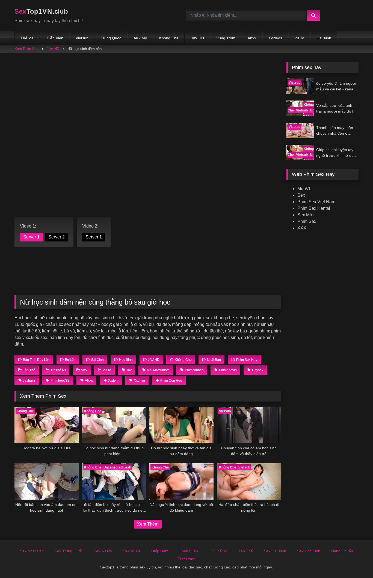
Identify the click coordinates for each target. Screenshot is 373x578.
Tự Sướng (187, 559)
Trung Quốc (111, 38)
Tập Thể (245, 551)
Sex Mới (305, 215)
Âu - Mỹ (140, 38)
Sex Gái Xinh (275, 551)
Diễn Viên (55, 38)
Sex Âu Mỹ (103, 551)
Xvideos (275, 38)
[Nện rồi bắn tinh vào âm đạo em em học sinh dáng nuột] (46, 481)
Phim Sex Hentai (313, 208)
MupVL (304, 188)
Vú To (299, 38)
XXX (301, 228)
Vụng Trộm (225, 38)
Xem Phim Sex (26, 49)
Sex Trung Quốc (69, 551)
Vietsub (82, 38)
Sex (301, 195)
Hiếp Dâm (159, 551)
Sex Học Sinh (308, 551)
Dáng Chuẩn (342, 551)
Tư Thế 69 (218, 551)
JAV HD (197, 38)
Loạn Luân (188, 551)
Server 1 (31, 237)
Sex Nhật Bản (32, 551)
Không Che (169, 38)
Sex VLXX (131, 551)
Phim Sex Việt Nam (316, 201)
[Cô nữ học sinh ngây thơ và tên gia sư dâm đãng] (181, 425)
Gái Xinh (323, 38)
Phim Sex (306, 221)
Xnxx (252, 38)
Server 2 (56, 237)
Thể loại (27, 38)
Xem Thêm (147, 524)
